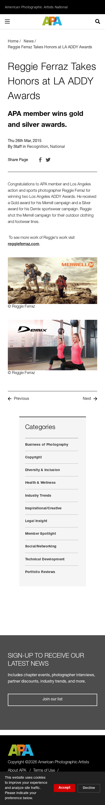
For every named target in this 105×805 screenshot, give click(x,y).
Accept (64, 788)
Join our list (52, 700)
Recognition (37, 147)
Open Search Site (97, 21)
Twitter (48, 159)
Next (87, 399)
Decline (89, 788)
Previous (21, 399)
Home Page (52, 21)
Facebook (40, 159)
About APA (17, 771)
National (57, 147)
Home (13, 42)
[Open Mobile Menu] (12, 21)
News (29, 42)
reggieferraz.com (23, 244)
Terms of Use (44, 771)
